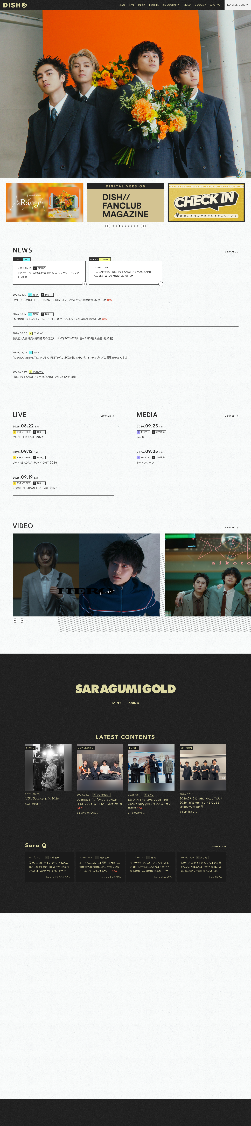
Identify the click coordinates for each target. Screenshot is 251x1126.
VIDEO (187, 5)
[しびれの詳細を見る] (187, 432)
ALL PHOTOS (31, 804)
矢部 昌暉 (102, 857)
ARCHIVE (215, 5)
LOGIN (131, 703)
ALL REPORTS (135, 813)
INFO (26, 260)
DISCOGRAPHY (171, 5)
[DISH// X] (10, 1120)
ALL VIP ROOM (187, 812)
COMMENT (102, 794)
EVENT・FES (22, 432)
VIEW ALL (230, 252)
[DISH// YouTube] (14, 1120)
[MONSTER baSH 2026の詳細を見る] (63, 432)
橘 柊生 (152, 857)
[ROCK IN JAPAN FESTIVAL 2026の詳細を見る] (63, 483)
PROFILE (154, 5)
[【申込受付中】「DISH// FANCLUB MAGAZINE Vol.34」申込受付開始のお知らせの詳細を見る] (125, 272)
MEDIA (141, 5)
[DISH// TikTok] (21, 1120)
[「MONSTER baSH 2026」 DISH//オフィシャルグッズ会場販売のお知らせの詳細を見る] (126, 317)
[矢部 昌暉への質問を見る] (100, 867)
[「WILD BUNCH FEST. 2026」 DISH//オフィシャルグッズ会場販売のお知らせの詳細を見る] (126, 297)
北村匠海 (159, 432)
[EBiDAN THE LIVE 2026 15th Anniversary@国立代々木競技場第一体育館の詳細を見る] (151, 777)
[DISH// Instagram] (7, 1120)
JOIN (115, 703)
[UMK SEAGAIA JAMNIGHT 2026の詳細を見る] (63, 457)
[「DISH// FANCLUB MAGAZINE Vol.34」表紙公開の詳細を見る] (126, 374)
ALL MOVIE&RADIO (86, 813)
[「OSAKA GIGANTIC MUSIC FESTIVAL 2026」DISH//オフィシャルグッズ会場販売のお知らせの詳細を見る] (126, 355)
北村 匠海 (52, 857)
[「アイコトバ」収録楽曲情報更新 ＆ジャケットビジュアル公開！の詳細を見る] (49, 272)
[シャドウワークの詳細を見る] (187, 457)
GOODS (199, 5)
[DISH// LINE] (17, 1120)
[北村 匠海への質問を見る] (49, 867)
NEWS (122, 5)
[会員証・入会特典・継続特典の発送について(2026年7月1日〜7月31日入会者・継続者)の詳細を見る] (126, 336)
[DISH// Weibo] (25, 1120)
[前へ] (107, 226)
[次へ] (143, 226)
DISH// (39, 268)
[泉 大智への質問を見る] (201, 867)
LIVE (131, 5)
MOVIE (143, 432)
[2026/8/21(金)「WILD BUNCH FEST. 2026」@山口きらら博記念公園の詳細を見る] (100, 777)
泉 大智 (202, 857)
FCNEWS (104, 260)
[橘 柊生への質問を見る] (151, 867)
